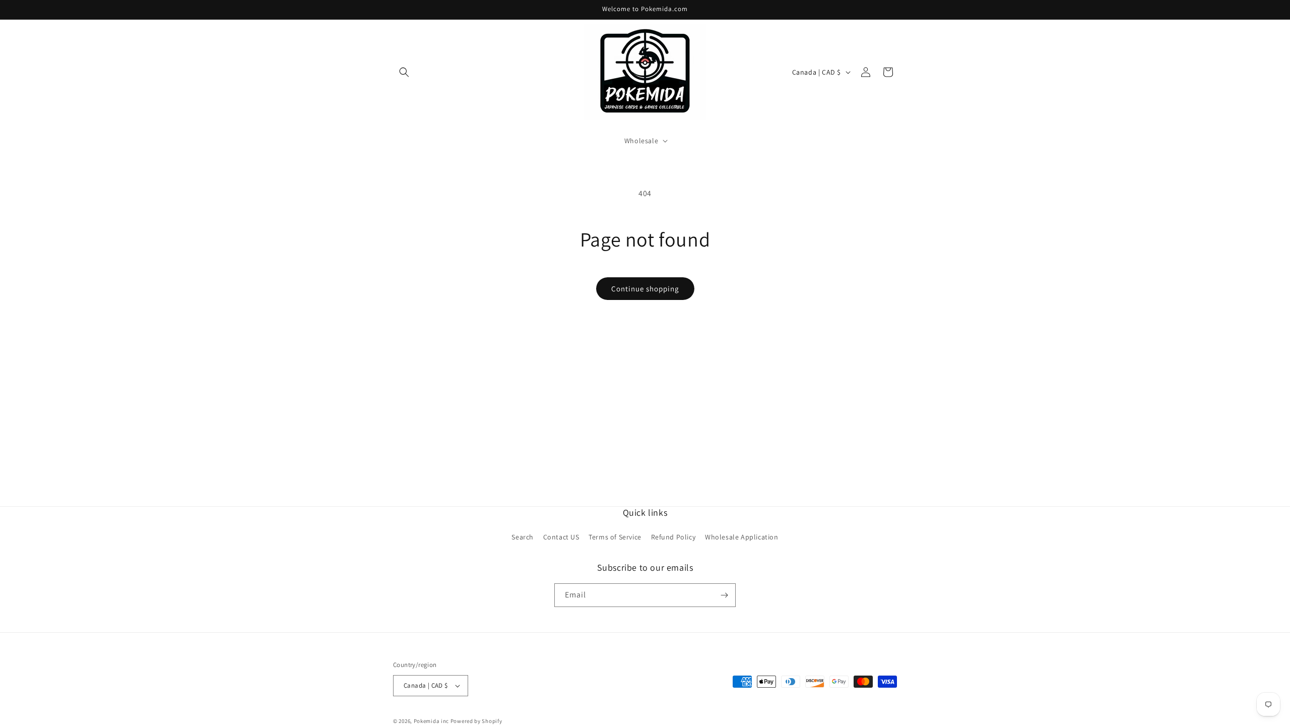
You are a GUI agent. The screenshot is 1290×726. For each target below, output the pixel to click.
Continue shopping (645, 288)
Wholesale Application (742, 537)
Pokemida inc (431, 720)
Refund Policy (673, 537)
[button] (404, 72)
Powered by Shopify (476, 720)
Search (522, 537)
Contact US (561, 537)
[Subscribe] (724, 595)
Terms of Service (615, 537)
